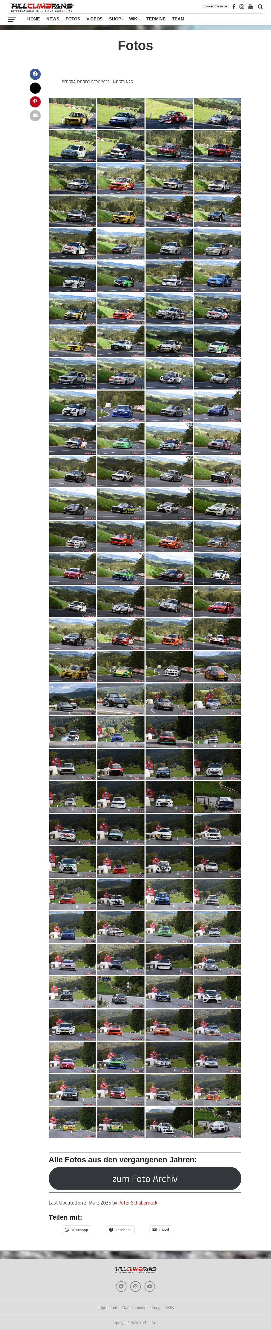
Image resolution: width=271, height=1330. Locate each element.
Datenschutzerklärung (141, 1307)
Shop (115, 19)
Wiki (133, 19)
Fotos (73, 19)
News (52, 19)
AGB (169, 1307)
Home (33, 19)
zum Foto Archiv (145, 1178)
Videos (95, 19)
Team (178, 19)
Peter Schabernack (137, 1202)
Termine (156, 19)
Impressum (107, 1307)
